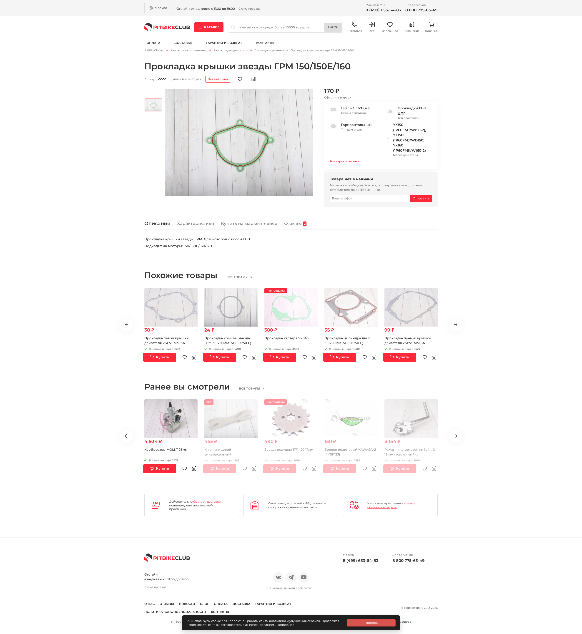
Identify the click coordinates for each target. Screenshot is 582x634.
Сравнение (412, 31)
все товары (237, 277)
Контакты (265, 43)
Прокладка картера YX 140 (286, 338)
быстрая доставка (207, 501)
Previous (126, 325)
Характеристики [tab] (195, 223)
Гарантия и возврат (224, 43)
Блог (204, 604)
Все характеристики (344, 161)
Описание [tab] (157, 223)
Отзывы (167, 604)
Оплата (153, 43)
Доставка (183, 43)
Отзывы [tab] (295, 223)
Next (455, 325)
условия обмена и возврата (391, 505)
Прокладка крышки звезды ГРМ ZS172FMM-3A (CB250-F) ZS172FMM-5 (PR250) (227, 343)
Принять (371, 622)
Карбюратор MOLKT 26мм (166, 450)
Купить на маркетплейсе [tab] (249, 223)
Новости (187, 604)
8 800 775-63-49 (421, 10)
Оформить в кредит (338, 97)
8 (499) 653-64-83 (383, 10)
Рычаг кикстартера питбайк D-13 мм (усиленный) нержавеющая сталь (410, 454)
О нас (149, 604)
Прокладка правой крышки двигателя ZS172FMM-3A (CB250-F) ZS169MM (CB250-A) (409, 343)
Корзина (431, 31)
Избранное (390, 31)
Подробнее (285, 624)
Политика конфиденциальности (175, 612)
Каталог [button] (211, 27)
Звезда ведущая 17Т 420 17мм (288, 450)
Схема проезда (249, 8)
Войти (371, 31)
